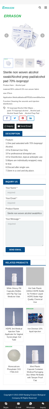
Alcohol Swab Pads (15, 113)
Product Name (12, 209)
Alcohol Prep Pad (32, 113)
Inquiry (10, 126)
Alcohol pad (35, 111)
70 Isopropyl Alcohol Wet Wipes (20, 108)
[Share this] (6, 118)
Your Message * (13, 219)
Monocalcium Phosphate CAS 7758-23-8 (14, 369)
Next (42, 35)
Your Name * (11, 188)
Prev (6, 35)
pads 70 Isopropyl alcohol (17, 111)
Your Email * (11, 198)
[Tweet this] (14, 118)
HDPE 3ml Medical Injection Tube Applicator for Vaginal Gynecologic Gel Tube (14, 334)
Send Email (25, 126)
